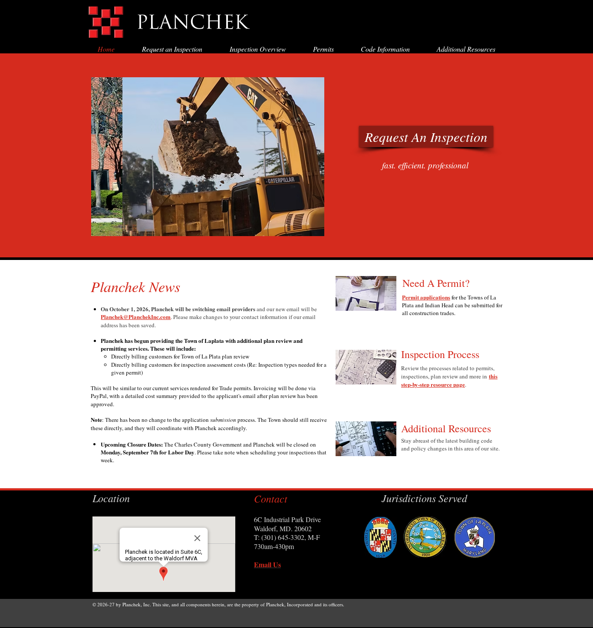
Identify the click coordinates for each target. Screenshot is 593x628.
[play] (311, 223)
